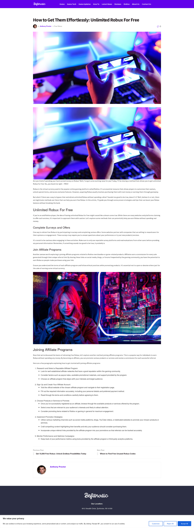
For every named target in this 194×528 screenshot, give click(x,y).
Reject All (170, 523)
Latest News (107, 4)
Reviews (118, 4)
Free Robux (58, 26)
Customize (156, 523)
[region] (97, 521)
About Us (135, 4)
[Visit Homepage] (40, 4)
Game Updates (85, 4)
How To (96, 4)
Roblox (127, 4)
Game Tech (71, 4)
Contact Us (146, 4)
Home (62, 4)
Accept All (184, 523)
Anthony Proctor (45, 26)
